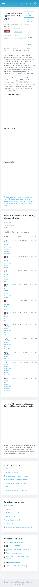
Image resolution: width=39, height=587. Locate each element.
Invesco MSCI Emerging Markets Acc (7, 277)
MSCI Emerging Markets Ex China (16, 480)
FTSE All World (10, 516)
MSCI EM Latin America (12, 472)
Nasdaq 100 (9, 523)
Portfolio (29, 21)
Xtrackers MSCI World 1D (16, 562)
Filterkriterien (8, 222)
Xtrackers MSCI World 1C (16, 553)
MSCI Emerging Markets (13, 513)
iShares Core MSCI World (16, 542)
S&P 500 (8, 509)
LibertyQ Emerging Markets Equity (16, 483)
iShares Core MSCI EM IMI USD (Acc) (19, 549)
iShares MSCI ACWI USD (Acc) (17, 566)
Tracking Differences (12, 232)
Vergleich (29, 15)
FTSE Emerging (10, 469)
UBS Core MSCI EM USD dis (7, 357)
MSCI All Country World (13, 520)
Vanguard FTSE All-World (16, 546)
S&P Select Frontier (11, 487)
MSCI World (9, 506)
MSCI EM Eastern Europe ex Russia (16, 476)
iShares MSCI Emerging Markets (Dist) (7, 263)
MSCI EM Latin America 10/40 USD (16, 490)
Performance (24, 232)
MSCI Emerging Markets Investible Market (19, 527)
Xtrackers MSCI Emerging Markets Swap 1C (7, 345)
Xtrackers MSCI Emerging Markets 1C (7, 331)
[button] (22, 3)
